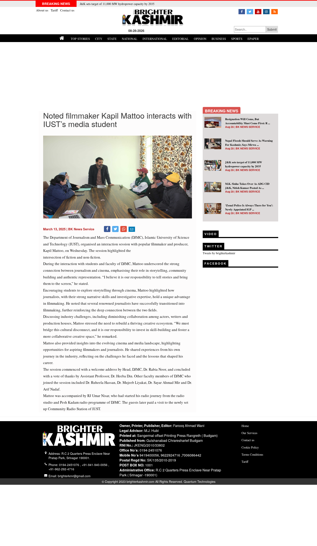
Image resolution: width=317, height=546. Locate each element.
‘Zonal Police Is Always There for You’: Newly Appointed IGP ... (249, 207)
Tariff (55, 10)
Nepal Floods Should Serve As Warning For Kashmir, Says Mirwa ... (249, 142)
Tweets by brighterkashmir (219, 253)
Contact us (67, 10)
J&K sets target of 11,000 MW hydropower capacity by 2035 (117, 4)
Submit (272, 29)
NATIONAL (129, 39)
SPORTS (236, 39)
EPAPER (253, 39)
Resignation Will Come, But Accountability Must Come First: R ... (247, 121)
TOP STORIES (80, 39)
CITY (98, 39)
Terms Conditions (252, 454)
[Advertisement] (158, 74)
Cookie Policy (250, 447)
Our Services (249, 433)
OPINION (200, 39)
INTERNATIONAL (155, 39)
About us (42, 10)
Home (245, 426)
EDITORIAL (180, 39)
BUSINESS (219, 39)
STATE (112, 39)
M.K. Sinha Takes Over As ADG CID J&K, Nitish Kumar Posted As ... (247, 186)
